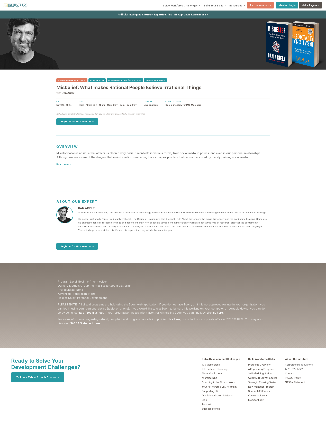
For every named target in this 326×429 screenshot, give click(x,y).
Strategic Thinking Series (262, 382)
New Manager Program (261, 386)
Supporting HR (210, 391)
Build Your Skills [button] (214, 5)
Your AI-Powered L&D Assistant (219, 386)
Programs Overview (259, 364)
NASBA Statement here (85, 323)
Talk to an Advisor (260, 5)
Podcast (206, 404)
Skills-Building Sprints (260, 373)
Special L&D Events (259, 391)
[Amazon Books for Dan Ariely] (266, 43)
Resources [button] (236, 5)
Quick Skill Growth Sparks (262, 377)
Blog (204, 399)
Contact (289, 373)
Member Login (287, 5)
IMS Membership (211, 364)
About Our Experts (212, 373)
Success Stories (211, 408)
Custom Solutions (257, 395)
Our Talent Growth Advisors (217, 395)
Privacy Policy (293, 377)
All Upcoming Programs (261, 369)
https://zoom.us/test (90, 312)
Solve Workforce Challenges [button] (180, 5)
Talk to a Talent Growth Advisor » (37, 377)
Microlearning (209, 377)
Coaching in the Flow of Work (218, 382)
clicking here (214, 312)
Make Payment (310, 5)
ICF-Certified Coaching (215, 369)
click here (173, 319)
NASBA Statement (295, 382)
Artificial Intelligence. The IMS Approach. (163, 14)
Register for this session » (77, 121)
